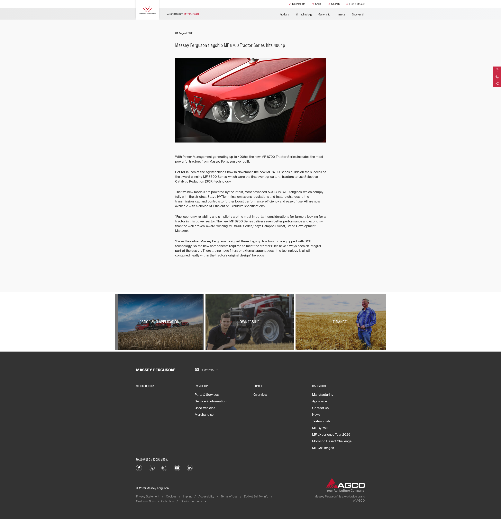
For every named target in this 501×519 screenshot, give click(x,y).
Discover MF (358, 14)
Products (284, 14)
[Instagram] (164, 468)
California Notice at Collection (155, 501)
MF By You (320, 428)
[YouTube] (177, 468)
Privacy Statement (147, 496)
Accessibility (206, 496)
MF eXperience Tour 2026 (331, 434)
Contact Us (320, 408)
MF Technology (304, 14)
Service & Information (210, 401)
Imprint (187, 496)
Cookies (171, 496)
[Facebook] (139, 468)
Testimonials (321, 421)
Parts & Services (207, 395)
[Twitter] (152, 468)
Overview (260, 395)
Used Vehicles (205, 408)
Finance (340, 14)
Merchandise (204, 414)
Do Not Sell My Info (256, 496)
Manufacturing (322, 395)
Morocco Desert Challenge (331, 441)
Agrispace (319, 401)
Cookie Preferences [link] (193, 501)
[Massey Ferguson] (147, 10)
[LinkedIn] (190, 468)
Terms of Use (229, 496)
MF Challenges (323, 448)
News (316, 414)
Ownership (324, 14)
